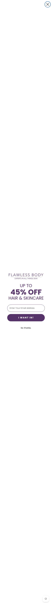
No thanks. (26, 327)
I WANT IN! (26, 317)
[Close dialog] (48, 4)
